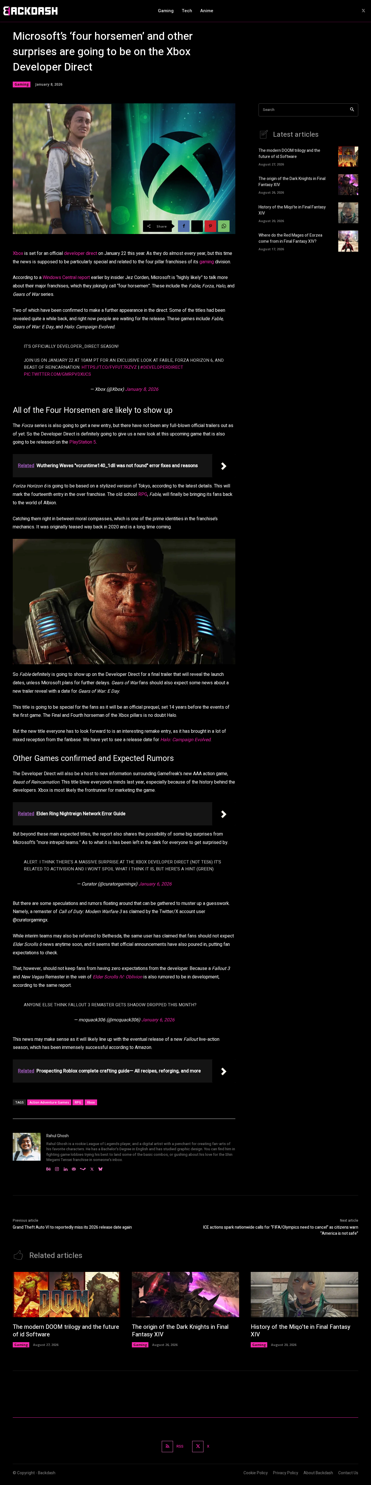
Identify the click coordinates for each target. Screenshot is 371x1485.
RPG (142, 494)
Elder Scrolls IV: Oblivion (117, 976)
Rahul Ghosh (57, 1136)
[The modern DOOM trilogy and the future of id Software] (348, 156)
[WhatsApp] (224, 226)
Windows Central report (66, 277)
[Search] (352, 109)
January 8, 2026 (141, 389)
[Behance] (48, 1168)
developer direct (80, 253)
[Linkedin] (65, 1168)
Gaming (21, 84)
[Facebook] (184, 226)
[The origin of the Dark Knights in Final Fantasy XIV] (348, 184)
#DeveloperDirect (161, 367)
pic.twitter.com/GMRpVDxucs (57, 374)
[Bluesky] (100, 1168)
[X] (363, 11)
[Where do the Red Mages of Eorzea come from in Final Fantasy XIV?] (348, 241)
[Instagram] (57, 1168)
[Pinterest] (210, 226)
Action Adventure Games (49, 1102)
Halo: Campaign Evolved (185, 739)
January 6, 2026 (155, 884)
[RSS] (167, 1446)
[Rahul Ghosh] (27, 1152)
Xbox (18, 253)
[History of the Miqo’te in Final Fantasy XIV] (348, 212)
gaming (207, 261)
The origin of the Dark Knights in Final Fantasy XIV (180, 1331)
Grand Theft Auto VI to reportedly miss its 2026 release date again (72, 1227)
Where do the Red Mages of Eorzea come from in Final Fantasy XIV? (290, 238)
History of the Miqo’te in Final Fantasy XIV (300, 1331)
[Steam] (83, 1168)
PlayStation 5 (82, 442)
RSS (180, 1446)
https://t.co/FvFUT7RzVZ (109, 367)
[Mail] (74, 1168)
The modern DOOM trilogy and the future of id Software (289, 153)
